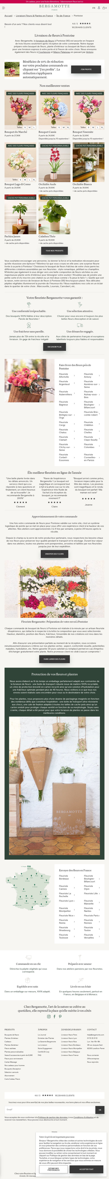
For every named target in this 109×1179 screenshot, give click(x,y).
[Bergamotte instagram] (49, 1017)
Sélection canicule (11, 1072)
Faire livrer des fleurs (54, 659)
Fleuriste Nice (66, 915)
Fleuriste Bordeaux (64, 877)
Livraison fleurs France (69, 1055)
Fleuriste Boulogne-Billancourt (89, 405)
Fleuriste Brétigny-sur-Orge (65, 415)
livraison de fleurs (45, 41)
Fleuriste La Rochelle (65, 894)
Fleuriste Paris (91, 915)
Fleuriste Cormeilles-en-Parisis (90, 457)
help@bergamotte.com (95, 1035)
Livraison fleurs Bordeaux (70, 1045)
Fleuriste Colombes (89, 445)
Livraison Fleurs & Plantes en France (34, 15)
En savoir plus (54, 347)
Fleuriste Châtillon (88, 423)
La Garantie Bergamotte (47, 1041)
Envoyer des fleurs (54, 554)
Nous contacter (93, 1055)
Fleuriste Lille (91, 893)
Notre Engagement (45, 1048)
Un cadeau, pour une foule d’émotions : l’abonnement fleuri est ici (54, 2)
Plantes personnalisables (14, 1052)
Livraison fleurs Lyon (69, 1038)
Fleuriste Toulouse (63, 936)
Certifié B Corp (43, 1052)
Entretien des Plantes (46, 1038)
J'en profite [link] (86, 69)
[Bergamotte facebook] (54, 1017)
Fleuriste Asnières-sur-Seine (91, 384)
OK (100, 1110)
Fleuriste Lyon (66, 901)
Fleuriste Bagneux (63, 403)
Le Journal (42, 1035)
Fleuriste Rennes (88, 921)
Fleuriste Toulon (88, 928)
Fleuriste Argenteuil (64, 382)
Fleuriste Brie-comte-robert (91, 413)
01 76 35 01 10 (92, 1038)
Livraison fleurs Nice (69, 1041)
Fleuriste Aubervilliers (65, 393)
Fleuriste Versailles (89, 936)
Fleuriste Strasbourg (64, 928)
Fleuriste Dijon (88, 887)
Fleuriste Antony (88, 375)
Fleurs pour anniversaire (14, 1058)
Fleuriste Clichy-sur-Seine (64, 447)
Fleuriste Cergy (63, 423)
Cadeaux (8, 1041)
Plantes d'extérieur (11, 1045)
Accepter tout (86, 1169)
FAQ (39, 1055)
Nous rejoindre (92, 1062)
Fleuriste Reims (63, 921)
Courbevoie (44, 52)
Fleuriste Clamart (63, 438)
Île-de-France (63, 15)
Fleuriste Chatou (63, 430)
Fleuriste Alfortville (64, 375)
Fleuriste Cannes (63, 887)
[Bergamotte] (54, 8)
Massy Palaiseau (61, 52)
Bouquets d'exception (13, 1069)
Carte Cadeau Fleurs (12, 1079)
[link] (99, 8)
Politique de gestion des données (53, 1117)
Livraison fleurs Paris (69, 1035)
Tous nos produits (54, 251)
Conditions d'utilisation (84, 1117)
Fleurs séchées (10, 1048)
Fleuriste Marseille (89, 902)
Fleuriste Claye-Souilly (91, 438)
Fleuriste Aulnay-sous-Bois (91, 394)
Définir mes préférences (54, 1169)
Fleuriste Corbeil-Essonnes (64, 457)
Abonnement (9, 1076)
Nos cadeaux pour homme (14, 1065)
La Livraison (42, 1045)
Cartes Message (11, 1062)
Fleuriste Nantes (88, 909)
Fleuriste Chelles (88, 430)
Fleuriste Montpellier (65, 909)
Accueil (8, 15)
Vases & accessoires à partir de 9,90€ (19, 1055)
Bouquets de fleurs (12, 1035)
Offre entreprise (93, 1058)
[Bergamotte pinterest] (60, 1017)
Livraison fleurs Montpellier (71, 1048)
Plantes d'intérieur (11, 1038)
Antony (89, 52)
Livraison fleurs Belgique (70, 1052)
